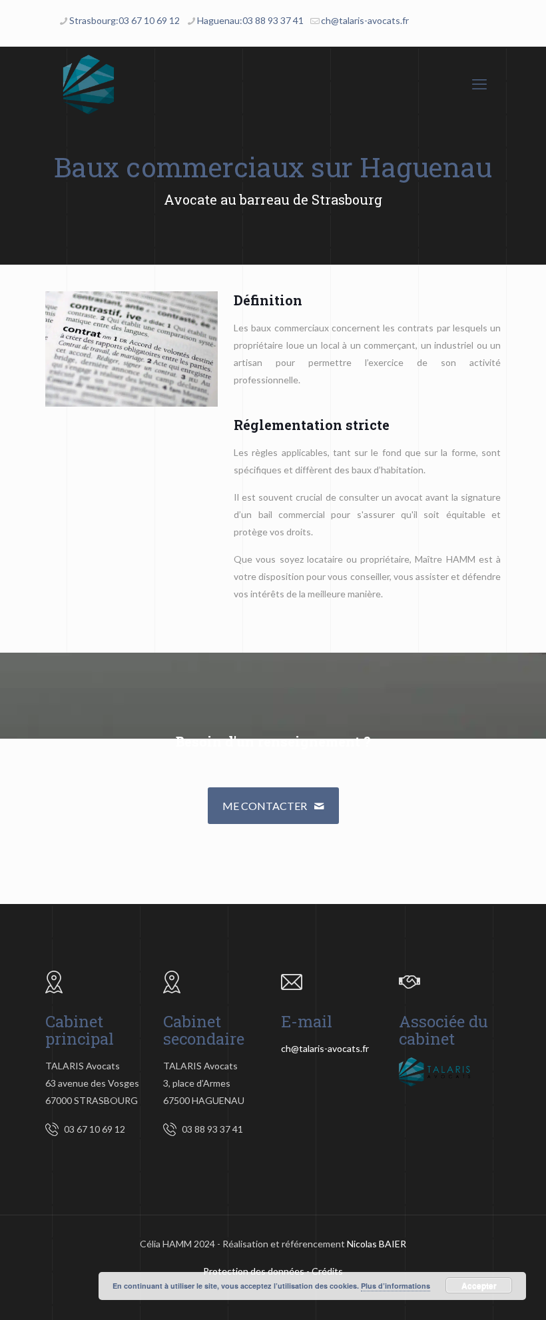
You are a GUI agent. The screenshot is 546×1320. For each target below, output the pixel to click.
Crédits (327, 1271)
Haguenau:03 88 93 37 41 (250, 20)
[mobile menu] (479, 84)
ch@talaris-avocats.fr (365, 20)
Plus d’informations (395, 1286)
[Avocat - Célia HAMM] (89, 84)
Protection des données (253, 1271)
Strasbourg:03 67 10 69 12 (124, 20)
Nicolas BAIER (376, 1243)
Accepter (479, 1285)
